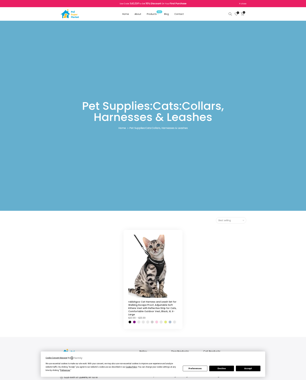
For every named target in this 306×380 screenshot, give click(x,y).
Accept (248, 368)
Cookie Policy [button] (131, 367)
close (64, 4)
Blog (166, 14)
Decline (222, 368)
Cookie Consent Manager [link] (56, 358)
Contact (179, 14)
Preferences (195, 368)
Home (125, 14)
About (138, 14)
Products (154, 14)
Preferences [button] (65, 370)
